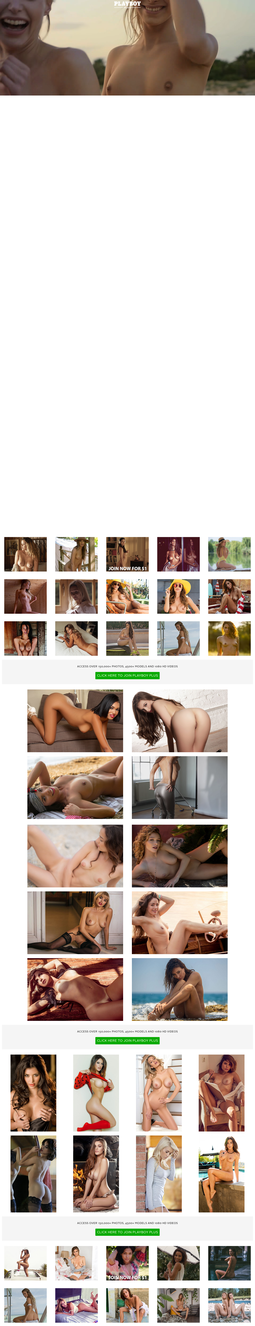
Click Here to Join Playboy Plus (127, 675)
